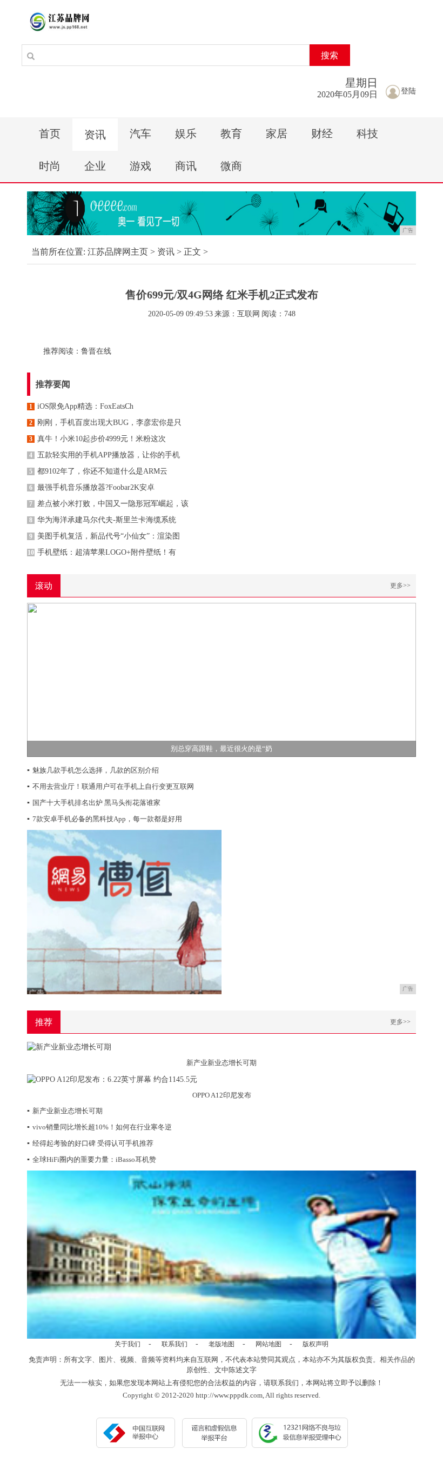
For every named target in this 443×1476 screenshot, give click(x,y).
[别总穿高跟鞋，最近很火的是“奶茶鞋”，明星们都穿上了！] (221, 679)
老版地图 (221, 1344)
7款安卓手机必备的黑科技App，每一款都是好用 (104, 819)
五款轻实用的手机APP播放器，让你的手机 (104, 455)
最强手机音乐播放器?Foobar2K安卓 (92, 487)
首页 (50, 133)
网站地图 (268, 1344)
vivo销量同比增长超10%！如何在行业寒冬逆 (99, 1127)
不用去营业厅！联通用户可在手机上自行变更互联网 (110, 786)
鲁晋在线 (96, 351)
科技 (367, 133)
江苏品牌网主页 (118, 251)
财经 (322, 133)
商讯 (186, 166)
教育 (231, 133)
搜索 (329, 55)
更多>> (400, 585)
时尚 (50, 166)
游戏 (140, 166)
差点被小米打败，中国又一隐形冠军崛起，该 (109, 504)
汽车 (140, 133)
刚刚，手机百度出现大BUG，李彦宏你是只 (105, 422)
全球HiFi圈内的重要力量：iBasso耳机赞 (91, 1159)
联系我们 (174, 1344)
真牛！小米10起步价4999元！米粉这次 (97, 439)
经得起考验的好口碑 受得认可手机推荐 (90, 1143)
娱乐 (186, 133)
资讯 (95, 135)
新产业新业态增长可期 (65, 1111)
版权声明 (315, 1344)
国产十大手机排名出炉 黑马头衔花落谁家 (93, 803)
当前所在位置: (58, 251)
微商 (231, 166)
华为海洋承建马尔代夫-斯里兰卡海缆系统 (102, 520)
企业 (95, 166)
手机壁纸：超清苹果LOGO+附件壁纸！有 (102, 552)
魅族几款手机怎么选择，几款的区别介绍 (93, 770)
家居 (276, 133)
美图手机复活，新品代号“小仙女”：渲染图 (104, 536)
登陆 (408, 91)
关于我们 (127, 1344)
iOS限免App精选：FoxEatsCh (81, 406)
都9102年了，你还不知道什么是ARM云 (98, 471)
